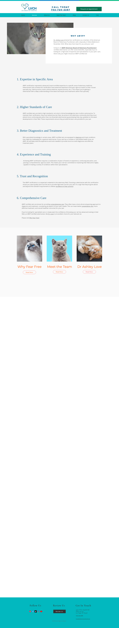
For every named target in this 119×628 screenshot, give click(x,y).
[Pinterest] (30, 611)
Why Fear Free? (34, 218)
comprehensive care (57, 204)
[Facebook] (33, 611)
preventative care (87, 206)
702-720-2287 (60, 9)
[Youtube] (41, 611)
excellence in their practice (64, 186)
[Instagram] (38, 611)
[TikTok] (36, 611)
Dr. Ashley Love (59, 40)
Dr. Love (51, 214)
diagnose (79, 137)
